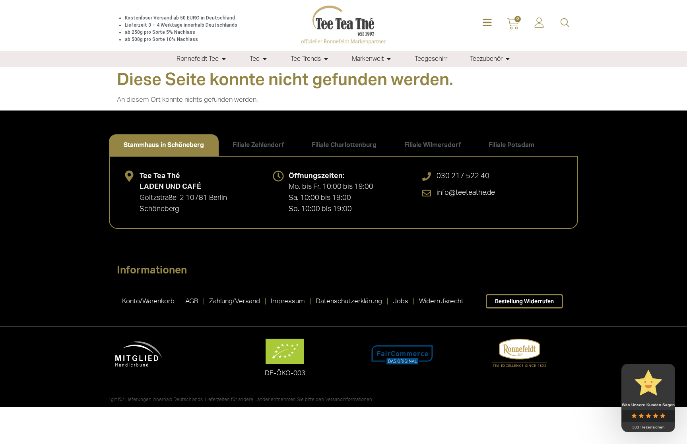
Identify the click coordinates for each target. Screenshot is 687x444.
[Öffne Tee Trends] (326, 59)
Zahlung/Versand (234, 301)
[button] (487, 23)
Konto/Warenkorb (148, 301)
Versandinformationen (348, 399)
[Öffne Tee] (265, 59)
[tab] (164, 145)
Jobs (400, 301)
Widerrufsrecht (441, 301)
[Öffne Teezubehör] (508, 59)
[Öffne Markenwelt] (389, 59)
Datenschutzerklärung (349, 301)
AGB (191, 301)
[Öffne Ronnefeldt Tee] (224, 59)
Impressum (288, 301)
